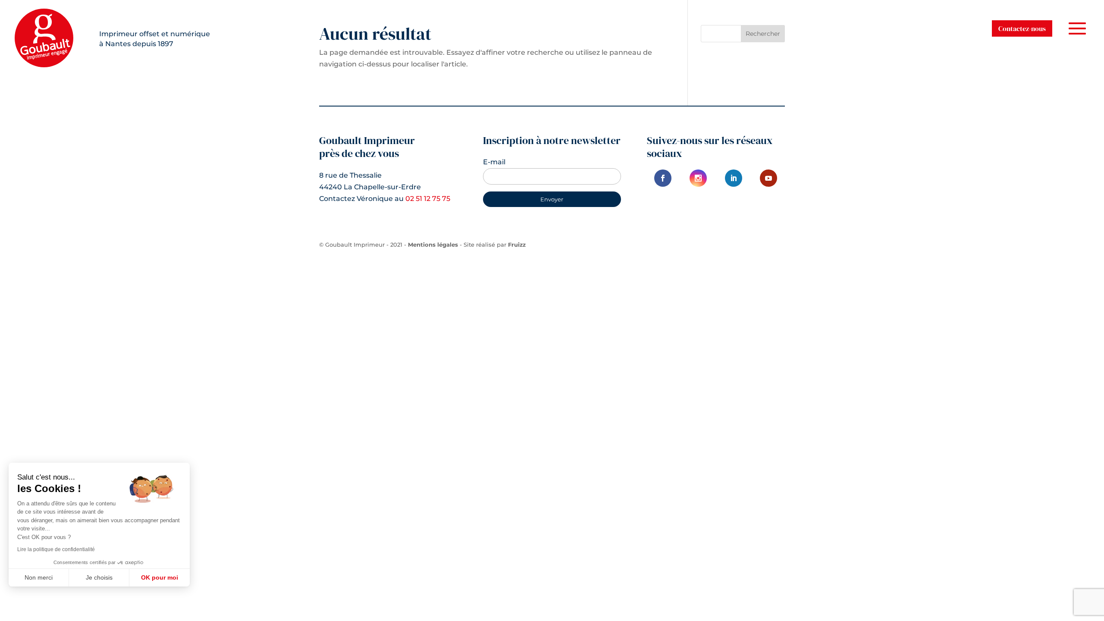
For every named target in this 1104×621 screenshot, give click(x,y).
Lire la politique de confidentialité (56, 549)
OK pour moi (159, 577)
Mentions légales (433, 244)
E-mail (494, 162)
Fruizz (517, 244)
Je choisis (99, 577)
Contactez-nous (1022, 28)
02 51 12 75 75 (427, 198)
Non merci (39, 577)
